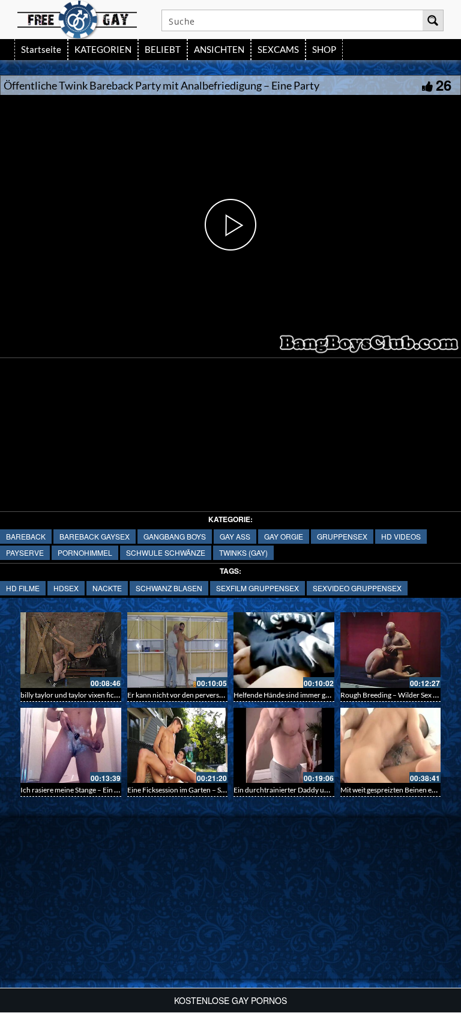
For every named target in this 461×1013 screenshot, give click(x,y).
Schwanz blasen (169, 588)
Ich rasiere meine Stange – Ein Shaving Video (89, 789)
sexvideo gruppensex (357, 588)
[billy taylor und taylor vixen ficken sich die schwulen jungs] (70, 650)
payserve (25, 552)
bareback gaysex (94, 536)
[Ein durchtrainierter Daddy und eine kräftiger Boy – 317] (284, 745)
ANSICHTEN (219, 49)
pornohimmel (85, 552)
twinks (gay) (243, 552)
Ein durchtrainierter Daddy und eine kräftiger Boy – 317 (321, 789)
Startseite (41, 49)
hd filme (23, 588)
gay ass (235, 536)
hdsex (66, 588)
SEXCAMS (278, 49)
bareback (26, 536)
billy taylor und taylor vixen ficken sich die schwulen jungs (109, 694)
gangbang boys (174, 536)
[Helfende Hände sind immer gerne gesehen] (284, 650)
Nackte (107, 588)
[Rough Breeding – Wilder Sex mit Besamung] (390, 650)
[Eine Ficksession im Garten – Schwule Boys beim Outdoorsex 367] (177, 745)
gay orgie (283, 536)
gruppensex (342, 536)
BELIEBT (163, 49)
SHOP (324, 49)
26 (443, 85)
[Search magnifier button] (433, 20)
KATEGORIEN (102, 49)
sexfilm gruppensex (257, 588)
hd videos (401, 536)
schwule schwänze (165, 552)
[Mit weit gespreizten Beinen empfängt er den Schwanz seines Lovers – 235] (390, 745)
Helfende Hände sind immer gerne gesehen (300, 694)
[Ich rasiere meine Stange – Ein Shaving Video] (70, 745)
